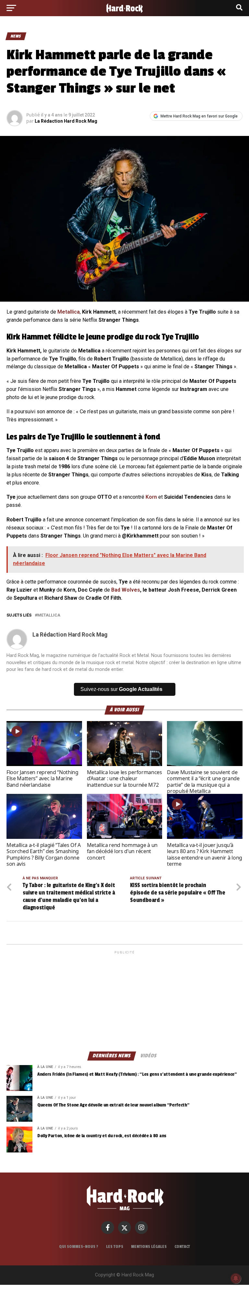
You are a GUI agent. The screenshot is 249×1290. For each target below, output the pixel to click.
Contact (182, 1246)
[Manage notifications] (236, 1278)
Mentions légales (149, 1246)
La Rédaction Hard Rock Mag (66, 121)
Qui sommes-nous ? (78, 1246)
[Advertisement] (124, 1000)
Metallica (68, 312)
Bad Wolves (125, 590)
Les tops (114, 1246)
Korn (151, 497)
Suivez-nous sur (121, 689)
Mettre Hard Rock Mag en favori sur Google (199, 116)
